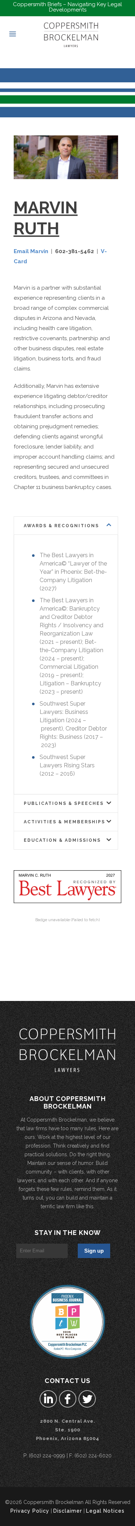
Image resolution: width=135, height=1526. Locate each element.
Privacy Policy (29, 1511)
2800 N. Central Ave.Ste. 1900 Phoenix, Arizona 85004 (67, 1429)
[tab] (66, 525)
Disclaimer (67, 1511)
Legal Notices (105, 1511)
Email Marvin (31, 251)
